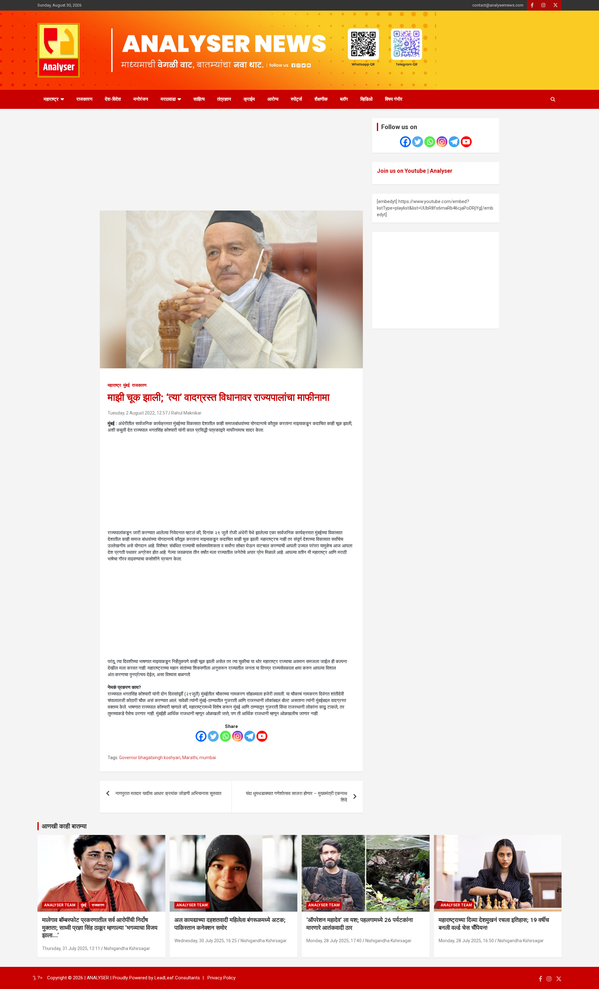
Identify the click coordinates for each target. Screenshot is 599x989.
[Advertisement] (231, 164)
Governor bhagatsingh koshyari (149, 757)
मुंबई (126, 385)
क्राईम (249, 99)
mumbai (207, 757)
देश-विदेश (113, 99)
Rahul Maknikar (186, 412)
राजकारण (84, 99)
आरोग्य (272, 99)
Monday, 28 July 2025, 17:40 (334, 940)
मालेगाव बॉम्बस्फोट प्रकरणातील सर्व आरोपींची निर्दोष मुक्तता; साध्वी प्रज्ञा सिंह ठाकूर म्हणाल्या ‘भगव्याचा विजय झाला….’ (100, 927)
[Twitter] (213, 736)
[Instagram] (237, 736)
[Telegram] (249, 736)
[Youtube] (261, 736)
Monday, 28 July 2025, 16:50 (466, 940)
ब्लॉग (344, 99)
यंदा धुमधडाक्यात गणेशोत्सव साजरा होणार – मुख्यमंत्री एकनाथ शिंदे (296, 797)
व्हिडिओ (366, 99)
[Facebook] (201, 736)
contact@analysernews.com (498, 5)
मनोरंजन (141, 99)
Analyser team (59, 905)
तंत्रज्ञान (224, 99)
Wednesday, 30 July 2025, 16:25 (205, 940)
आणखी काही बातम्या (64, 826)
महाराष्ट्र (51, 99)
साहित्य (199, 99)
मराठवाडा (168, 99)
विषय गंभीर (393, 99)
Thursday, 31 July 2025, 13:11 (71, 948)
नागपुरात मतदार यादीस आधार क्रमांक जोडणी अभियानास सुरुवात (168, 793)
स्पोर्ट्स (296, 99)
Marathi (189, 757)
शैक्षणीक (321, 99)
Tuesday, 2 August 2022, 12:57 (138, 412)
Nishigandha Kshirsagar (127, 948)
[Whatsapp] (225, 736)
